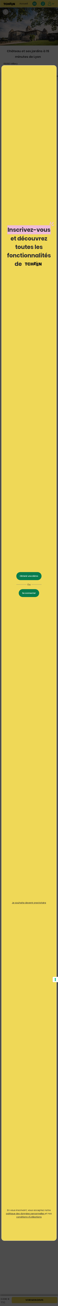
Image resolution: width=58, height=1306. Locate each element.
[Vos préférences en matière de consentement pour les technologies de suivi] (55, 979)
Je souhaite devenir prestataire (29, 902)
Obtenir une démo (29, 576)
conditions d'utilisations (29, 1217)
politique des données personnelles (25, 1213)
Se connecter (29, 593)
